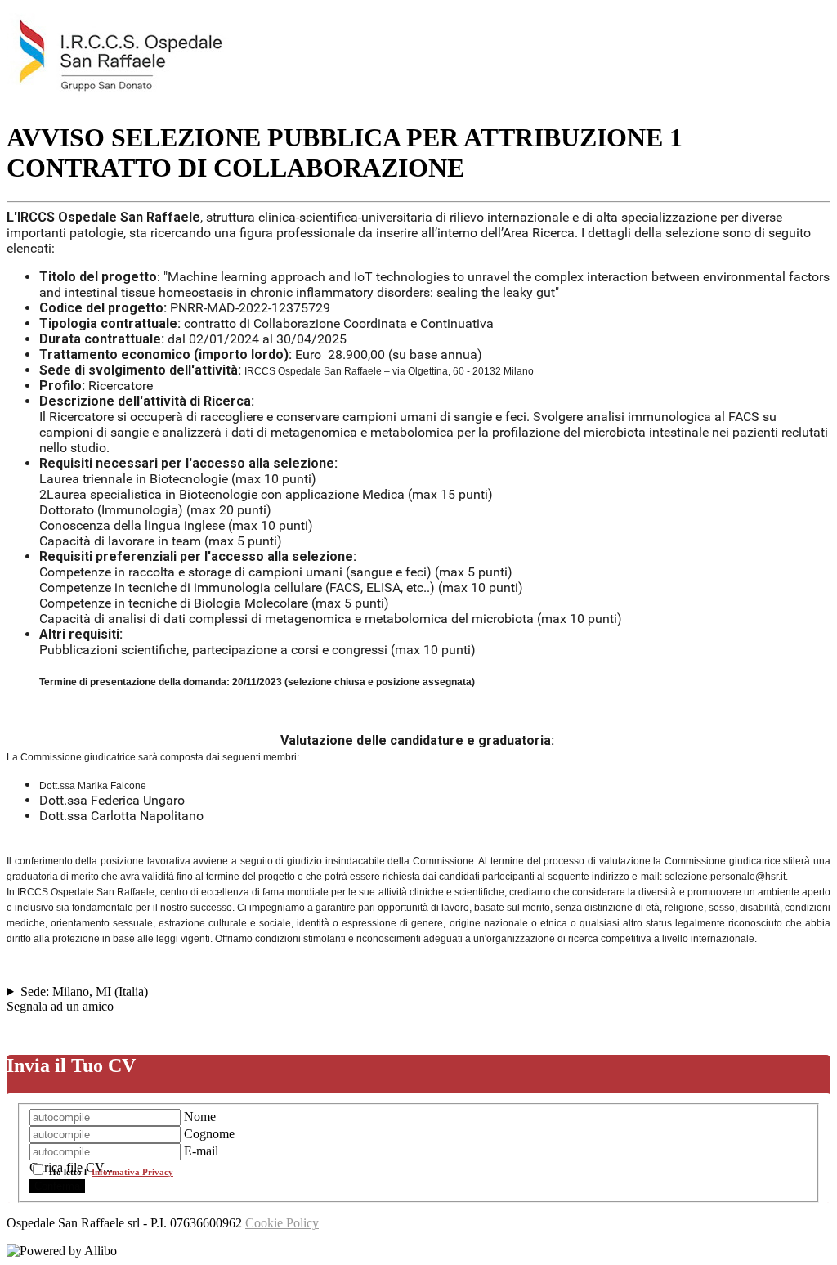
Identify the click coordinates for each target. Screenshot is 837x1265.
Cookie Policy (282, 1223)
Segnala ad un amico (60, 1006)
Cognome (209, 1134)
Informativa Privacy (132, 1172)
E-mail (201, 1151)
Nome (200, 1117)
